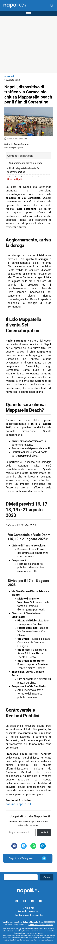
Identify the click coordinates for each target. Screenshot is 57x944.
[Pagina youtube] (40, 901)
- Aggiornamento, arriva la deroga (25, 163)
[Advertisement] (28, 44)
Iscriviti (44, 832)
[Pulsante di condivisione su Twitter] (24, 846)
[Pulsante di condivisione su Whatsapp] (33, 846)
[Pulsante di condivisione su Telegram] (43, 846)
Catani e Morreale (30, 922)
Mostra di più (14, 179)
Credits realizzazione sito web (40, 925)
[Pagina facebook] (17, 901)
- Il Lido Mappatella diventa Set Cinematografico (23, 170)
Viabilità (9, 76)
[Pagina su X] (33, 901)
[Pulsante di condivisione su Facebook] (14, 846)
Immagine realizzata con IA (17, 138)
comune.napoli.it (18, 804)
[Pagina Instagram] (25, 901)
